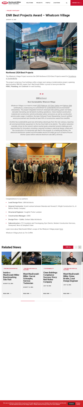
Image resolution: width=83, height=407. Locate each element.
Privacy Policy (78, 403)
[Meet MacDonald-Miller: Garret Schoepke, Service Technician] (31, 258)
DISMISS (71, 403)
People (48, 2)
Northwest (41, 98)
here (61, 229)
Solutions (29, 2)
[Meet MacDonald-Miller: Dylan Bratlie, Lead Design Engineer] (71, 258)
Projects (39, 2)
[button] (79, 247)
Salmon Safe (67, 106)
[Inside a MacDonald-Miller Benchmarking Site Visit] (11, 258)
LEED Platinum (42, 106)
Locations (56, 2)
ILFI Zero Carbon (54, 106)
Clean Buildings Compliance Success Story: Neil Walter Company (50, 277)
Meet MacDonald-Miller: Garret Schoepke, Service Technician (31, 278)
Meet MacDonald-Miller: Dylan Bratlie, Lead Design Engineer (71, 277)
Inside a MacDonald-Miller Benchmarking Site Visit (11, 276)
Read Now (6, 293)
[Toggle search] (66, 3)
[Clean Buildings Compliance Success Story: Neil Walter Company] (51, 258)
